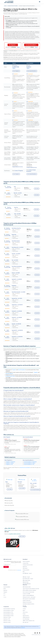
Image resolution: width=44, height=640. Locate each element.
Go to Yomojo (22, 488)
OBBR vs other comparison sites (28, 620)
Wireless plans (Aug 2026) (9, 505)
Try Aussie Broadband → (31, 44)
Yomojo (4, 597)
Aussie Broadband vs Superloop (30, 461)
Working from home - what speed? (29, 597)
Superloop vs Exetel (6, 622)
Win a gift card (25, 622)
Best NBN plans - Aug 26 (27, 573)
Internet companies (26, 561)
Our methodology (26, 618)
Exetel (4, 588)
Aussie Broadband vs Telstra (29, 463)
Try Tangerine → (13, 44)
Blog (23, 571)
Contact (24, 608)
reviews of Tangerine (19, 170)
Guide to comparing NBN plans (28, 595)
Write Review (25, 568)
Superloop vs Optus (7, 620)
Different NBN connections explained (29, 590)
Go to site (36, 188)
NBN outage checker (26, 580)
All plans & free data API (27, 602)
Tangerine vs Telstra (10, 463)
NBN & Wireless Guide (27, 586)
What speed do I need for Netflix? (29, 598)
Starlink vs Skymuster (26, 600)
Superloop (5, 590)
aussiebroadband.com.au (32, 167)
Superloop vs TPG (6, 618)
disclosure (23, 627)
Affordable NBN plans (27, 583)
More (4, 595)
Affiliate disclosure (26, 617)
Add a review (22, 536)
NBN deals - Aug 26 (26, 576)
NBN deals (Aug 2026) (9, 503)
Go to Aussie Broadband (35, 489)
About (24, 610)
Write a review (7, 530)
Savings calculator (26, 569)
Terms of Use (25, 612)
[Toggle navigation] (39, 2)
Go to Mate (10, 489)
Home (5, 5)
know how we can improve (25, 467)
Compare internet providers (28, 564)
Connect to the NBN (26, 593)
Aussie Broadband (21, 369)
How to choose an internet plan (28, 592)
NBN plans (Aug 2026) (9, 500)
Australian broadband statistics (28, 603)
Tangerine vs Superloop (10, 461)
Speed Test (25, 566)
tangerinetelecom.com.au (17, 166)
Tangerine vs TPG (9, 464)
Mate (4, 593)
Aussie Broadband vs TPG (29, 464)
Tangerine (14, 369)
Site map (24, 605)
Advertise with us (26, 615)
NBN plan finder (25, 582)
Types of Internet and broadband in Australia (31, 588)
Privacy (24, 613)
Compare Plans (25, 563)
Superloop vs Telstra (7, 617)
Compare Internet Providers (13, 5)
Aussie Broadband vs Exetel (8, 615)
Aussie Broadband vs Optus (8, 613)
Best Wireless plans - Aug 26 (28, 578)
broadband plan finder (10, 376)
